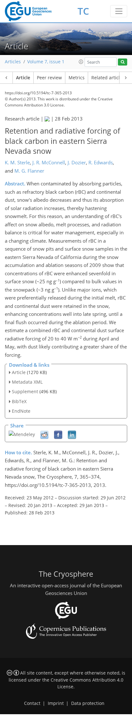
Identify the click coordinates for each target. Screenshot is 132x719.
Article (23, 78)
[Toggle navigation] (118, 11)
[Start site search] (122, 62)
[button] (81, 62)
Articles (13, 62)
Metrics (77, 78)
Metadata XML (27, 382)
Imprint (56, 703)
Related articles (108, 78)
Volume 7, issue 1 (45, 62)
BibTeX (19, 401)
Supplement (25, 391)
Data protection (87, 703)
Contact (32, 703)
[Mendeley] (22, 434)
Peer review (49, 78)
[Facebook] (58, 434)
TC (83, 11)
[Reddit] (44, 434)
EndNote (21, 411)
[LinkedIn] (72, 434)
